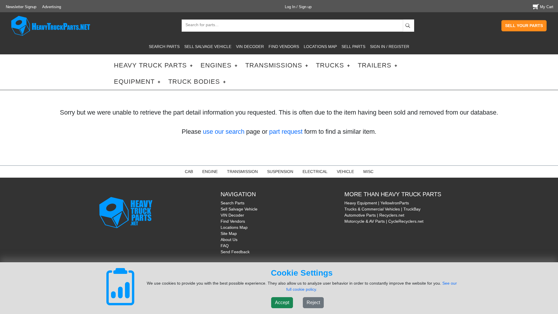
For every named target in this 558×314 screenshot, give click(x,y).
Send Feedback (235, 251)
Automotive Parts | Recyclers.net (374, 215)
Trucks (330, 65)
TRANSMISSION (242, 171)
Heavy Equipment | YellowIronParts (376, 203)
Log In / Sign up (298, 7)
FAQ (225, 245)
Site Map (229, 233)
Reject (313, 302)
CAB (189, 171)
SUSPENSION (280, 171)
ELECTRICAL (315, 171)
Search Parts (232, 203)
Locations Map (234, 227)
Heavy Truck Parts (150, 65)
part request (286, 131)
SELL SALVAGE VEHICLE (207, 46)
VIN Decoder (232, 215)
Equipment (134, 81)
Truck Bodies (194, 81)
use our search (223, 131)
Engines (216, 65)
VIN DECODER (250, 46)
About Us (229, 239)
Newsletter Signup (21, 7)
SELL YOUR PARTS (524, 25)
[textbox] (199, 25)
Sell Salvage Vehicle (239, 209)
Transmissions (273, 65)
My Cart (546, 7)
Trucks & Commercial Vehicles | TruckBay (382, 209)
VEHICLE (345, 171)
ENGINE (210, 171)
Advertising (51, 7)
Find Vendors (233, 221)
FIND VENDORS (284, 46)
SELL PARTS (353, 46)
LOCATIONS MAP (320, 46)
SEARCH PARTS (164, 46)
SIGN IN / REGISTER (389, 46)
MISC (368, 171)
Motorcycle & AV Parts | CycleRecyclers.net (383, 221)
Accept (282, 302)
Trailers (374, 65)
